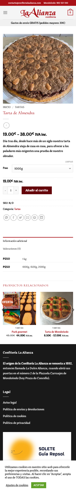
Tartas (19, 107)
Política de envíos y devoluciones (23, 409)
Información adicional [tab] (15, 240)
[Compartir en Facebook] (13, 217)
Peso (5, 168)
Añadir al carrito (37, 190)
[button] (5, 12)
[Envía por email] (27, 217)
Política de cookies (14, 416)
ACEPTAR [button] (39, 485)
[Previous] (3, 317)
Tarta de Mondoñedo (56, 331)
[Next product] (6, 125)
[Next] (73, 317)
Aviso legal (10, 402)
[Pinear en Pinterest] (34, 217)
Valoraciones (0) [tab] (12, 248)
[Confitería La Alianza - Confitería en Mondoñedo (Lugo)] (38, 12)
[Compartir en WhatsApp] (6, 217)
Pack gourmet (19, 331)
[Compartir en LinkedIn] (41, 217)
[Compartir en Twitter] (20, 217)
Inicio (7, 107)
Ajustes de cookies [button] (17, 485)
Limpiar (69, 161)
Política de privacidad (16, 423)
